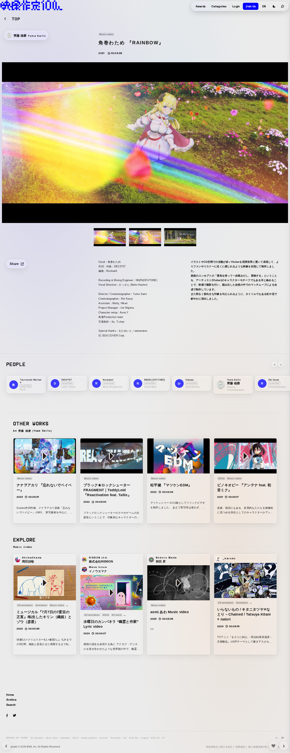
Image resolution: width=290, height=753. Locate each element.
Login (236, 6)
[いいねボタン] (273, 746)
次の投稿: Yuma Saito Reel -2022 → (6, 746)
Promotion (115, 738)
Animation (65, 738)
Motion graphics (89, 738)
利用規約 (240, 747)
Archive (11, 699)
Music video (52, 738)
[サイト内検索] (282, 6)
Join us (251, 6)
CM (124, 738)
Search (11, 705)
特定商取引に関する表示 (219, 747)
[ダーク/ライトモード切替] (274, 6)
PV (163, 738)
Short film (133, 738)
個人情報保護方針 (258, 747)
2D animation (36, 738)
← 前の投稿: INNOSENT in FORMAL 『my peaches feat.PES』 (283, 746)
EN (264, 6)
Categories (218, 6)
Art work (103, 738)
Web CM (155, 738)
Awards (201, 6)
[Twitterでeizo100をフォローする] (14, 716)
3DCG (75, 738)
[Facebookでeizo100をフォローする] (7, 716)
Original (144, 738)
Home (10, 694)
